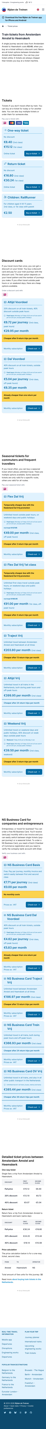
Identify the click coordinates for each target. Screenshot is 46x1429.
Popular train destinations (14, 1365)
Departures (7, 1344)
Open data (14, 1406)
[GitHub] (31, 1412)
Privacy (23, 1406)
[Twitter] (5, 1412)
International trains (33, 1341)
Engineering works (10, 1352)
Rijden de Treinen (22, 1403)
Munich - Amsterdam (34, 1379)
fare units (21, 1274)
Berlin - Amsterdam (33, 1374)
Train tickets (30, 1353)
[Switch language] (38, 10)
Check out (32, 348)
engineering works (17, 2)
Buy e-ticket (31, 153)
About (6, 1406)
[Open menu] (43, 9)
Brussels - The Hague (34, 1370)
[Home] (3, 26)
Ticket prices (13, 26)
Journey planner (32, 1337)
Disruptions (7, 1348)
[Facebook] (10, 1412)
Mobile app (7, 1339)
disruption (5, 2)
